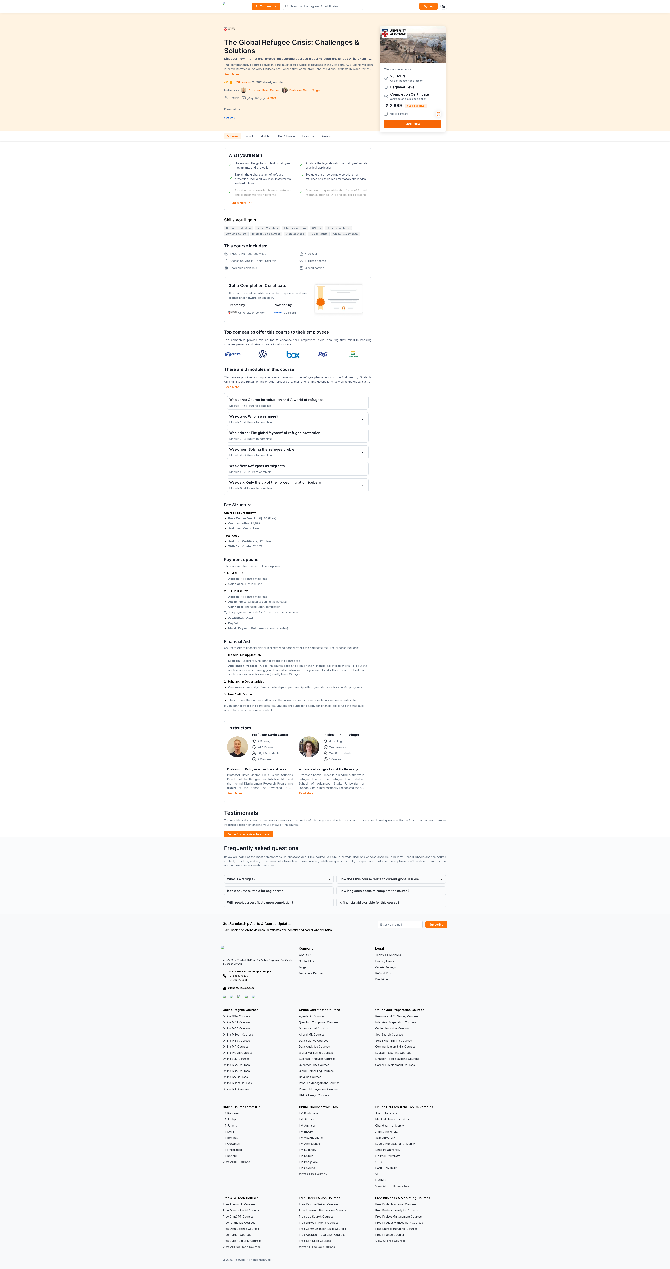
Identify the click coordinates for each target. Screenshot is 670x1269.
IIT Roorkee (231, 1113)
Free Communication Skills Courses (322, 1228)
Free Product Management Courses (399, 1222)
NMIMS (380, 1180)
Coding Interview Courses (392, 1028)
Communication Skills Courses (395, 1046)
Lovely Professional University (395, 1143)
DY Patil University (387, 1156)
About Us (305, 955)
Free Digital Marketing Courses (395, 1204)
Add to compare (399, 113)
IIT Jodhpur (231, 1119)
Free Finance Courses (390, 1234)
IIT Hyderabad (232, 1149)
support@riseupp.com (241, 987)
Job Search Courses (389, 1034)
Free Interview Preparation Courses (323, 1210)
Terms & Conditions (388, 955)
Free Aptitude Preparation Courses (322, 1234)
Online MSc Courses (236, 1040)
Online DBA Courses (236, 1016)
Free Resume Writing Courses (318, 1204)
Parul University (386, 1168)
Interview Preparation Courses (395, 1022)
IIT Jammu (230, 1125)
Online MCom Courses (237, 1052)
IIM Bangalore (308, 1162)
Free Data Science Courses (241, 1228)
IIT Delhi (228, 1131)
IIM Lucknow (307, 1149)
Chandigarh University (390, 1125)
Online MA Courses (235, 1046)
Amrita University (386, 1131)
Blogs (302, 967)
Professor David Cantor (270, 735)
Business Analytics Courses (317, 1058)
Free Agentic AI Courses (239, 1204)
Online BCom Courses (237, 1083)
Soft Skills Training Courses (393, 1040)
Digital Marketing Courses (316, 1052)
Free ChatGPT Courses (238, 1216)
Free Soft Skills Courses (315, 1241)
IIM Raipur (306, 1156)
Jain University (385, 1137)
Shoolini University (387, 1149)
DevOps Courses (310, 1077)
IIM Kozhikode (308, 1113)
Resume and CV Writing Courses (396, 1016)
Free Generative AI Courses (241, 1210)
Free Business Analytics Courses (397, 1210)
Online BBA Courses (236, 1065)
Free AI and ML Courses (239, 1222)
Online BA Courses (235, 1077)
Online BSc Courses (236, 1089)
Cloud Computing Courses (316, 1071)
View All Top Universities (392, 1186)
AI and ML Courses (312, 1034)
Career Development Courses (395, 1065)
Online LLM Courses (236, 1058)
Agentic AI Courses (312, 1016)
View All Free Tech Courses (242, 1247)
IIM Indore (306, 1131)
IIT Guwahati (231, 1143)
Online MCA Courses (236, 1028)
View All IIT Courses (236, 1162)
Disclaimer (382, 979)
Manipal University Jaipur (392, 1119)
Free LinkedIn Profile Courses (318, 1222)
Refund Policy (384, 973)
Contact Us (306, 961)
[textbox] (297, 530)
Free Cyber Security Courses (242, 1241)
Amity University (386, 1113)
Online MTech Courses (238, 1034)
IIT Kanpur (230, 1156)
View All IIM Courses (313, 1174)
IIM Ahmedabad (309, 1143)
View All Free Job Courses (317, 1247)
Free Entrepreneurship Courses (396, 1228)
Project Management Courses (318, 1089)
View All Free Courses (390, 1241)
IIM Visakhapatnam (311, 1137)
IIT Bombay (230, 1137)
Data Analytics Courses (314, 1046)
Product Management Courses (319, 1083)
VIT (377, 1174)
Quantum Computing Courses (318, 1022)
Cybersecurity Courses (314, 1065)
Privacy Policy (384, 961)
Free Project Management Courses (398, 1216)
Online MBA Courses (236, 1022)
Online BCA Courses (236, 1071)
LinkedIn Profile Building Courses (397, 1058)
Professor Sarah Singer (341, 735)
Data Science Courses (313, 1040)
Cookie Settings (385, 967)
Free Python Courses (237, 1234)
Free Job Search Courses (316, 1216)
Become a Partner (311, 973)
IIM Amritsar (307, 1125)
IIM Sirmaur (307, 1119)
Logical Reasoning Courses (393, 1052)
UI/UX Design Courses (314, 1095)
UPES (379, 1162)
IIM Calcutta (307, 1168)
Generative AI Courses (314, 1028)
